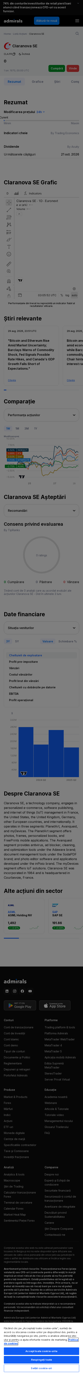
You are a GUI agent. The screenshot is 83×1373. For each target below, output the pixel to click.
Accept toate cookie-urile (41, 1351)
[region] (41, 1347)
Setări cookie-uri (41, 1368)
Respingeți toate (41, 1359)
